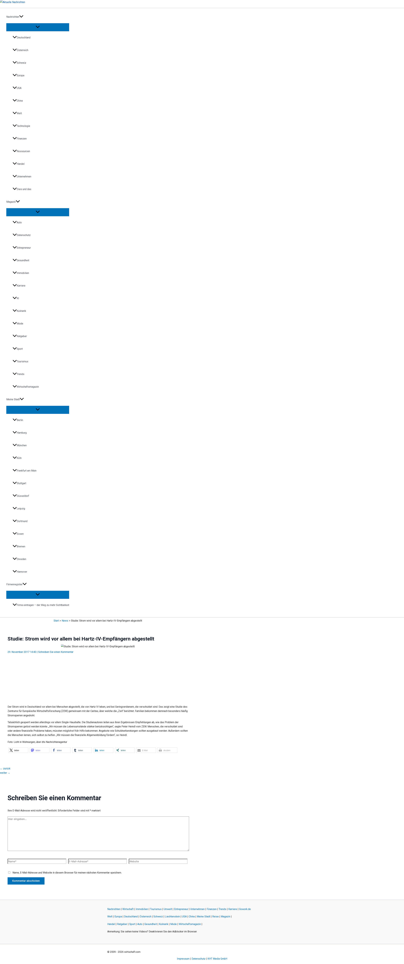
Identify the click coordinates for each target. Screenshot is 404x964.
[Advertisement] (98, 677)
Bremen (21, 546)
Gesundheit (23, 260)
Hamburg (22, 432)
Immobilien (23, 273)
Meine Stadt (13, 399)
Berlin (20, 420)
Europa (20, 75)
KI (18, 298)
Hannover (22, 571)
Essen (20, 533)
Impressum (183, 958)
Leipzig (21, 508)
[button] (21, 17)
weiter (5, 772)
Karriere (21, 285)
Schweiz (21, 62)
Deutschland (23, 37)
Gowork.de (245, 909)
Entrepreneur (24, 247)
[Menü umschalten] (37, 27)
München (22, 445)
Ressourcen (23, 151)
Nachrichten (12, 16)
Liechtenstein (172, 916)
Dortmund (22, 521)
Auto (19, 222)
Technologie (23, 125)
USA (19, 88)
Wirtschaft (128, 909)
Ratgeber (22, 336)
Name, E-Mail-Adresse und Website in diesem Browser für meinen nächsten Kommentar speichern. (67, 872)
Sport (20, 348)
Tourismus (22, 361)
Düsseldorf (23, 495)
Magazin (11, 201)
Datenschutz (24, 235)
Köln (19, 457)
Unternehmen (24, 176)
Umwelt (168, 909)
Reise (215, 916)
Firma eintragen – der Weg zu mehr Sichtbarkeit (43, 605)
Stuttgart (21, 483)
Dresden (21, 559)
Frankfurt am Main (26, 470)
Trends (20, 374)
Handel (20, 163)
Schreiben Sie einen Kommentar (55, 651)
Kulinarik (21, 310)
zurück (5, 768)
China (20, 100)
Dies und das (24, 189)
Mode (20, 323)
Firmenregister (14, 584)
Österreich (22, 50)
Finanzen (22, 138)
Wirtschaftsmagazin (28, 386)
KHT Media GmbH (217, 958)
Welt (19, 113)
